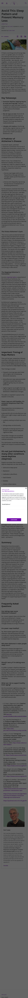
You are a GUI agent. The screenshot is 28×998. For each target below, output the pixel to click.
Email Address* (6, 504)
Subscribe (14, 519)
